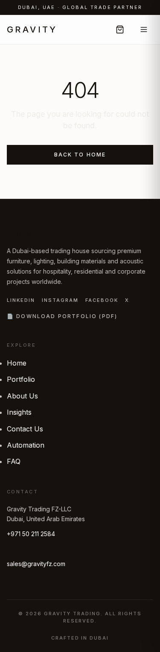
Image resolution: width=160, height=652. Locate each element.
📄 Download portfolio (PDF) (62, 316)
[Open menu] (143, 29)
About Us (22, 396)
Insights (19, 412)
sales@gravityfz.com (36, 563)
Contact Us (25, 429)
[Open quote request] (120, 29)
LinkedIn (21, 300)
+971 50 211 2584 (31, 533)
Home (16, 363)
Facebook (101, 300)
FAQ (13, 461)
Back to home (80, 154)
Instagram (60, 300)
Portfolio (21, 379)
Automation (25, 445)
